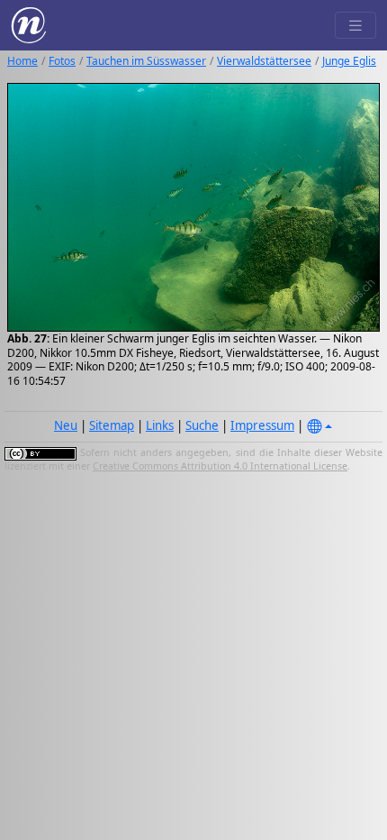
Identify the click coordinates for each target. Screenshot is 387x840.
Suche (202, 425)
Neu (65, 425)
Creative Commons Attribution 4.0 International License (220, 466)
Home (22, 60)
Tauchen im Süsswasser (146, 60)
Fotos (62, 60)
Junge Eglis (349, 60)
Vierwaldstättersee (264, 60)
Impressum (262, 425)
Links (160, 425)
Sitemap (111, 425)
